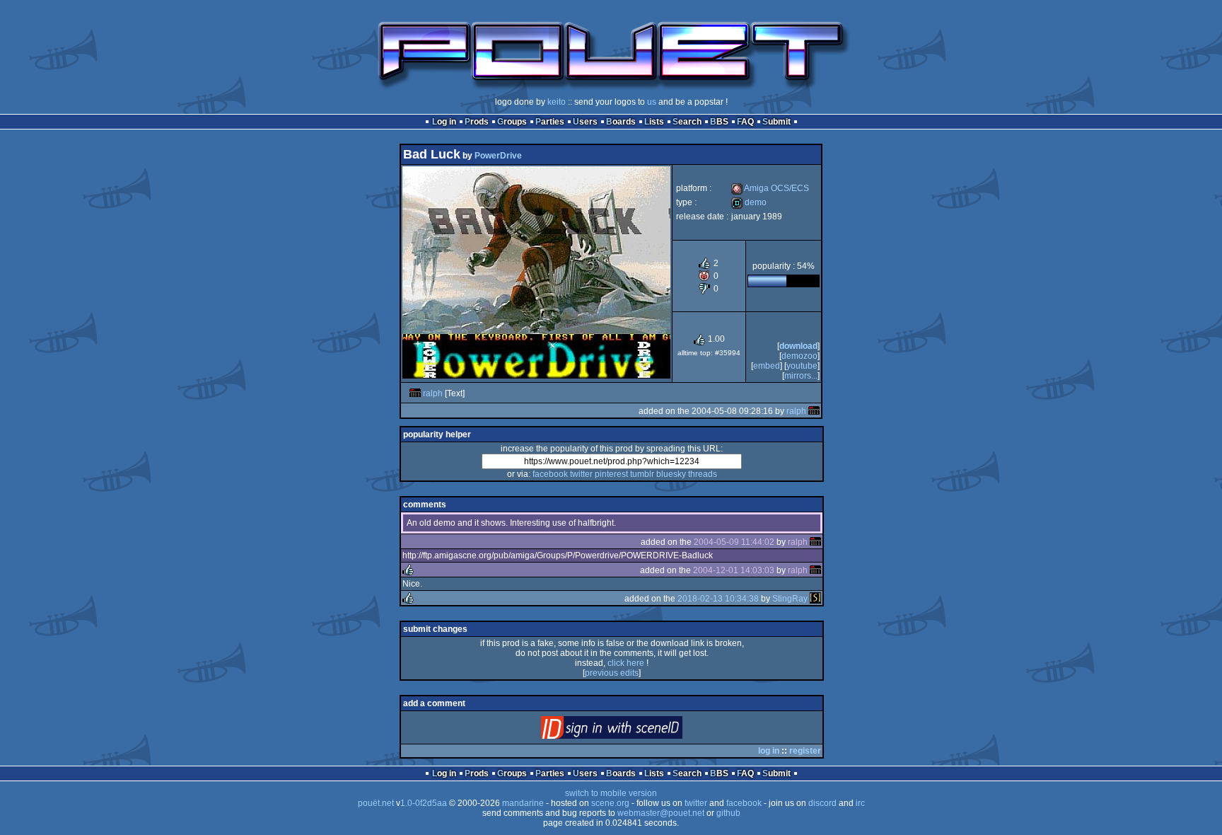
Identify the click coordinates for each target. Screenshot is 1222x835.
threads (702, 474)
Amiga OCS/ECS (770, 188)
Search (687, 122)
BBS (719, 122)
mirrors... (800, 376)
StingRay (790, 599)
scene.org (610, 803)
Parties (549, 122)
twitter (581, 474)
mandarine (523, 803)
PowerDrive (498, 156)
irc (860, 803)
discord (822, 803)
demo (749, 202)
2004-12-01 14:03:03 (733, 570)
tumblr (642, 474)
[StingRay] (815, 599)
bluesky (671, 474)
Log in (444, 122)
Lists (654, 122)
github (728, 813)
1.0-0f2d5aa (423, 803)
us (651, 102)
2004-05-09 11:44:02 (734, 542)
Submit (776, 122)
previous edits (612, 673)
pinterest (611, 474)
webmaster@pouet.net (660, 813)
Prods (477, 122)
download (798, 346)
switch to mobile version (611, 793)
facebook (550, 474)
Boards (621, 122)
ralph (433, 393)
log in (768, 751)
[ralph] (415, 393)
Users (585, 122)
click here (625, 663)
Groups (512, 122)
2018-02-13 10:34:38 (718, 599)
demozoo (799, 356)
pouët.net (376, 803)
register (805, 751)
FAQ (745, 122)
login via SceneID (635, 730)
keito (556, 102)
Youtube (801, 366)
